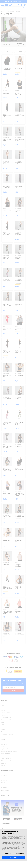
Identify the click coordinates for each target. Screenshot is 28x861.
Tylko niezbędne (7, 853)
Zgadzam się (13, 857)
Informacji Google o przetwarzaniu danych (12, 849)
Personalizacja (19, 853)
